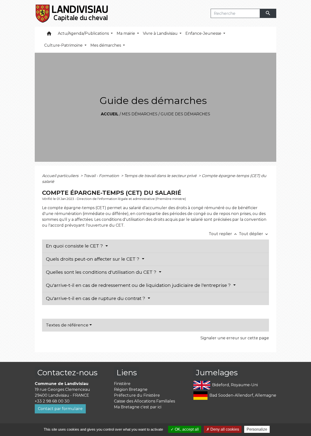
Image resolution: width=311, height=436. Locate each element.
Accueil (110, 114)
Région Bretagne (130, 389)
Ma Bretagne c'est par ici (137, 407)
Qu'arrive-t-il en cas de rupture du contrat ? (96, 298)
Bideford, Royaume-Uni (235, 385)
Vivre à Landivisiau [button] (161, 33)
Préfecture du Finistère (137, 395)
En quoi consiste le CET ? (75, 246)
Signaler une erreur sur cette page (234, 338)
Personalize (257, 429)
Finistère (122, 383)
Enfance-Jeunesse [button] (203, 33)
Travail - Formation (102, 175)
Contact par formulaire (60, 408)
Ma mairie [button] (126, 33)
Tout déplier (254, 233)
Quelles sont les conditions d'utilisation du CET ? (102, 272)
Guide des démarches (185, 114)
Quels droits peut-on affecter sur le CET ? (93, 259)
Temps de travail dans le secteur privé (161, 175)
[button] (49, 35)
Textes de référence (67, 325)
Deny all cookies (224, 429)
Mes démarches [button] (106, 45)
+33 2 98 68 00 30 (52, 401)
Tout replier (223, 233)
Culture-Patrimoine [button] (64, 45)
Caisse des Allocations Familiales (144, 401)
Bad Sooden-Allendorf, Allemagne (242, 395)
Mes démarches (139, 114)
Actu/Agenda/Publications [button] (84, 33)
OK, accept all (186, 429)
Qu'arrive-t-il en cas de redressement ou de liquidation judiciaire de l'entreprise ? (139, 285)
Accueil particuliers (60, 175)
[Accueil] (72, 13)
